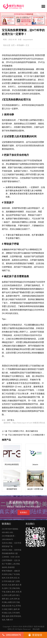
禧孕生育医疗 (28, 627)
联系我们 (23, 512)
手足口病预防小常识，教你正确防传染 (23, 431)
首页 (13, 45)
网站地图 (36, 629)
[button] (43, 6)
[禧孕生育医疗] (12, 6)
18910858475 (13, 635)
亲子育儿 (10, 420)
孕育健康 (20, 45)
